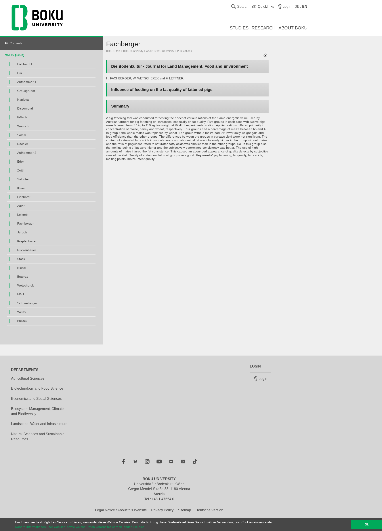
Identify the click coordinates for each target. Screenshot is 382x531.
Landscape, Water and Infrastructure (39, 424)
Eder (20, 161)
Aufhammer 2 (26, 152)
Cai (19, 73)
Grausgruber (26, 90)
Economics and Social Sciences (36, 398)
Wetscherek (25, 285)
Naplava (23, 99)
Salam (21, 135)
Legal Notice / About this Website (121, 510)
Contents (16, 43)
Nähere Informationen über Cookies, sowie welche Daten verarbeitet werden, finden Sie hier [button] (79, 527)
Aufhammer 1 (26, 82)
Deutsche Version (209, 510)
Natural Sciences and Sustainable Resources (38, 436)
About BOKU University (160, 51)
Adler (21, 206)
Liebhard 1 (24, 64)
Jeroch (22, 232)
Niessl (21, 267)
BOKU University (133, 51)
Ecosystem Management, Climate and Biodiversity (37, 411)
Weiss (21, 312)
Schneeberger (27, 303)
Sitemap (184, 510)
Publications (184, 51)
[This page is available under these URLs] (265, 55)
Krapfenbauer (26, 241)
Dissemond (25, 108)
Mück (21, 294)
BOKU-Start (113, 51)
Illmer (21, 188)
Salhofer (23, 179)
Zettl (20, 170)
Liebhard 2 (24, 197)
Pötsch (22, 117)
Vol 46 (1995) (14, 55)
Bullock (22, 321)
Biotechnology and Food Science (37, 388)
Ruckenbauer (26, 250)
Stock (21, 259)
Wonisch (23, 126)
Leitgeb (22, 214)
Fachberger (25, 223)
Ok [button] (367, 524)
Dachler (22, 144)
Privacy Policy (162, 510)
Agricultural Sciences (27, 378)
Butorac (22, 276)
